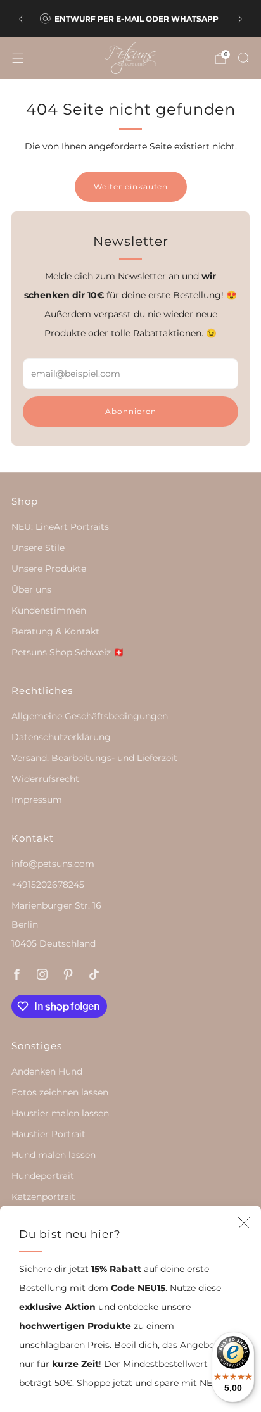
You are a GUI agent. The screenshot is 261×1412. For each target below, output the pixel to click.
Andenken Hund (46, 1071)
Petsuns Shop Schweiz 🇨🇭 (67, 652)
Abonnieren (130, 411)
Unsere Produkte (48, 569)
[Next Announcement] (240, 19)
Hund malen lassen (53, 1155)
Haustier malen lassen (60, 1113)
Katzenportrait (43, 1197)
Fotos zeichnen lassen (59, 1092)
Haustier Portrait (48, 1134)
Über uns (31, 589)
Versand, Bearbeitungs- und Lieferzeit (94, 758)
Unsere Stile (38, 548)
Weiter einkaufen (131, 186)
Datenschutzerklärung (61, 737)
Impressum (36, 800)
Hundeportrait (42, 1176)
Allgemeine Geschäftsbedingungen (89, 716)
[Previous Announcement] (21, 19)
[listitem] (130, 19)
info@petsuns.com (52, 864)
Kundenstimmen (48, 610)
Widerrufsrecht (45, 779)
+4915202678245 (47, 884)
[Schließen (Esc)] (244, 1223)
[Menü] (17, 58)
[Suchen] (243, 57)
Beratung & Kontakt (55, 631)
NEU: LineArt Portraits (60, 527)
